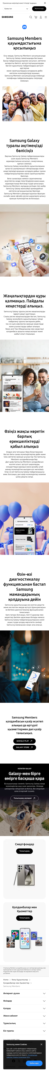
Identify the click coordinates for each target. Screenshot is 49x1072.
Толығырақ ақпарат (23, 798)
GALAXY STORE (22, 747)
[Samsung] (7, 17)
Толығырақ (24, 851)
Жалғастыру (39, 9)
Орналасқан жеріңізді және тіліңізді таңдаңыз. (20, 3)
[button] (24, 993)
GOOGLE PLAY (23, 741)
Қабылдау (34, 1063)
